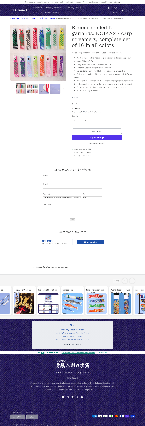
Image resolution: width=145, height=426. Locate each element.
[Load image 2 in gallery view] (32, 89)
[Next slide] (132, 281)
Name (45, 175)
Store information (71, 344)
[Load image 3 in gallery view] (44, 89)
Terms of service (102, 425)
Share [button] (76, 97)
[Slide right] (63, 88)
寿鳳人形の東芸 (20, 425)
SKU (84, 194)
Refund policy (44, 425)
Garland (52, 18)
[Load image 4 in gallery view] (55, 89)
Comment (47, 204)
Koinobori (21, 18)
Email (45, 184)
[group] (24, 300)
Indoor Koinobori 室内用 (37, 18)
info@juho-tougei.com (76, 372)
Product (46, 194)
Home (13, 18)
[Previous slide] (125, 281)
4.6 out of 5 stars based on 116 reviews (78, 352)
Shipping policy (75, 425)
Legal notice (65, 425)
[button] (38, 7)
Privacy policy (54, 425)
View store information (82, 156)
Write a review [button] (90, 242)
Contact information (88, 425)
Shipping (85, 112)
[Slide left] (12, 88)
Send (72, 220)
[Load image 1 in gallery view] (21, 89)
